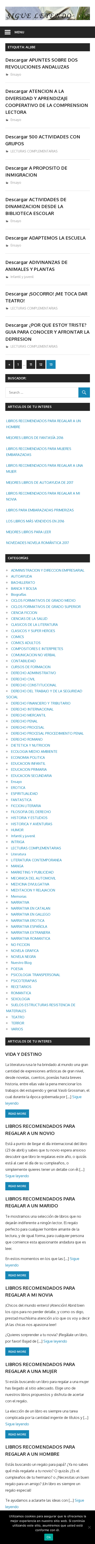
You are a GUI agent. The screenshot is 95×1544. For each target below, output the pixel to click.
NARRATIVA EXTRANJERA (30, 932)
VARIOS (17, 1029)
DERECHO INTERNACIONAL (32, 709)
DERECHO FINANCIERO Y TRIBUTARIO (41, 703)
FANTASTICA (21, 800)
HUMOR (17, 830)
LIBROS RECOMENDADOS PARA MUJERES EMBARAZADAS (38, 452)
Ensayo (16, 74)
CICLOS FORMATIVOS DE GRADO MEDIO (43, 600)
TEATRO (17, 1017)
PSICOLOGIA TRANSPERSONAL (35, 975)
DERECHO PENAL (24, 721)
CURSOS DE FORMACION (30, 667)
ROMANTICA (21, 993)
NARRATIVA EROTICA (28, 920)
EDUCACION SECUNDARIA (31, 775)
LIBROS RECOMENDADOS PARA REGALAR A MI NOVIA (43, 496)
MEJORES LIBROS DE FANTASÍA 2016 (34, 437)
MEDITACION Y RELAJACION (33, 890)
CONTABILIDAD (23, 661)
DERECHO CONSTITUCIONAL (33, 685)
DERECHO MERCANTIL (28, 715)
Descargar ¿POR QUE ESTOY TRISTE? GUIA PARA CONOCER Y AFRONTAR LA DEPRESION (47, 332)
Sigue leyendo (17, 1176)
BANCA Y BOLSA (24, 588)
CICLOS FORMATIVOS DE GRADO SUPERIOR (46, 606)
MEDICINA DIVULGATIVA (30, 884)
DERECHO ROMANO (27, 739)
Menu (19, 32)
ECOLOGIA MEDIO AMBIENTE (34, 751)
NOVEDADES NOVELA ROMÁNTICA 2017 (37, 543)
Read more (17, 1113)
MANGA (17, 866)
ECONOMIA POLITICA (28, 757)
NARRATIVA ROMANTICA (30, 938)
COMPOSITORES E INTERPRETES (37, 649)
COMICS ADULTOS (26, 643)
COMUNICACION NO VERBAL (33, 655)
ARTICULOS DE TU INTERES (30, 1041)
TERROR (17, 1023)
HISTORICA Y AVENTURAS (31, 824)
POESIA (17, 969)
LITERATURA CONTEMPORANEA (36, 860)
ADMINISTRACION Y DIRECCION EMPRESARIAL (47, 570)
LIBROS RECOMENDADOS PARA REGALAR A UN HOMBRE (43, 424)
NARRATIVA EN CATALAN (30, 908)
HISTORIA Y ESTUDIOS (29, 818)
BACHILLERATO (23, 582)
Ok (49, 1537)
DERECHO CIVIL (23, 679)
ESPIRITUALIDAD (24, 793)
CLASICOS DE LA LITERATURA (34, 624)
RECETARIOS (21, 987)
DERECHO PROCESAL (27, 727)
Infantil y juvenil (22, 277)
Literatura (18, 854)
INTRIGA (17, 842)
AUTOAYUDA (21, 576)
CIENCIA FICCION (24, 612)
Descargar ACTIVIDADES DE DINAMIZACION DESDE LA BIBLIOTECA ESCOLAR (35, 206)
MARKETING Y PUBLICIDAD (32, 872)
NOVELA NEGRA (23, 956)
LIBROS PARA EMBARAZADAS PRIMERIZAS (40, 510)
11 (31, 364)
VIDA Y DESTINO (23, 1054)
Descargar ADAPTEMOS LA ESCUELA (45, 238)
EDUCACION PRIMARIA (29, 769)
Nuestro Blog (21, 962)
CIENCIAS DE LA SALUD (29, 618)
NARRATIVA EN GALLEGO (30, 914)
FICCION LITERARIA (26, 806)
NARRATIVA (20, 902)
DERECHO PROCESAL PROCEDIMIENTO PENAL (47, 733)
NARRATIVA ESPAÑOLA (29, 926)
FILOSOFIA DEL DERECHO (31, 812)
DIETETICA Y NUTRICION (30, 745)
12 (40, 364)
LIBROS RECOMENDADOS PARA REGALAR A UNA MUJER (44, 468)
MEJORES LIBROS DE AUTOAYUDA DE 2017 (39, 482)
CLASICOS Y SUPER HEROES (33, 631)
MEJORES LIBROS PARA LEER (28, 532)
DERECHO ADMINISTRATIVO (33, 673)
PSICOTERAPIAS (24, 981)
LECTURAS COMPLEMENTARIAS (34, 151)
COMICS (17, 637)
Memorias (19, 896)
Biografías (18, 594)
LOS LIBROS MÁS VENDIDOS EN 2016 (35, 521)
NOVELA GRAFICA (25, 950)
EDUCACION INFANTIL (28, 763)
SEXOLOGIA (20, 999)
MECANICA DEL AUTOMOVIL (33, 878)
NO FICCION (20, 944)
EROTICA (18, 787)
